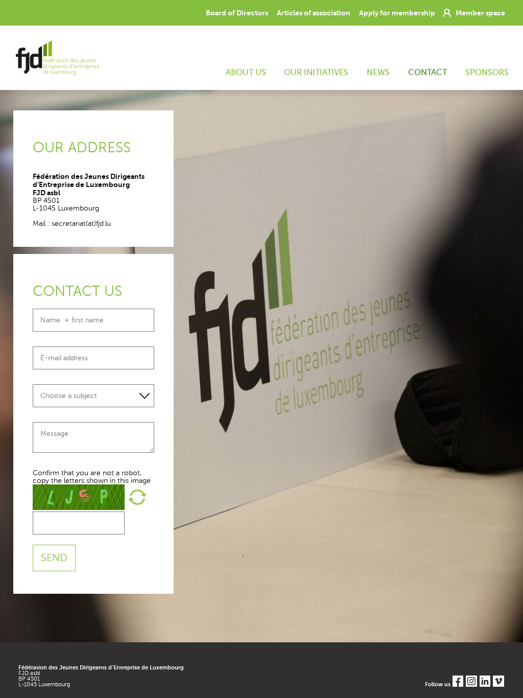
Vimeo (498, 681)
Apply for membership (397, 13)
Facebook (458, 681)
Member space (480, 13)
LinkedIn (485, 681)
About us (246, 72)
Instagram (471, 681)
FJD (56, 58)
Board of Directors (237, 13)
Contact (427, 72)
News (378, 72)
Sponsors (486, 72)
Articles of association (313, 13)
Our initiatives (316, 72)
